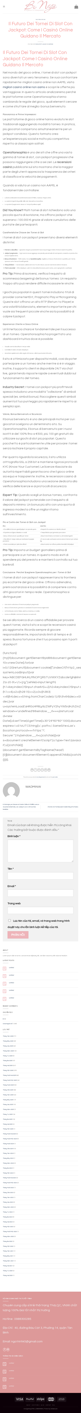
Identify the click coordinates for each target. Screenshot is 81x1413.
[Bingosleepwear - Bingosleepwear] (40, 6)
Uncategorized (41, 19)
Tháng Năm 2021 (8, 1261)
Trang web (14, 903)
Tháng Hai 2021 (7, 1266)
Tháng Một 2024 (8, 1173)
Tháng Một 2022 (8, 1246)
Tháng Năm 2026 (8, 1051)
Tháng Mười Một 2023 (10, 1183)
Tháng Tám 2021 (8, 1251)
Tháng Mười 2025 (8, 1085)
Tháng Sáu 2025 (8, 1104)
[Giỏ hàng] (76, 6)
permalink (55, 777)
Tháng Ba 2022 (7, 1241)
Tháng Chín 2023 (8, 1192)
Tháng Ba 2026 (7, 1060)
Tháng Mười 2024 (8, 1144)
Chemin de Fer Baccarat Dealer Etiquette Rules (63, 807)
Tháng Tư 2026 (7, 1056)
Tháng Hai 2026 (7, 1065)
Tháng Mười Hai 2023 (9, 1178)
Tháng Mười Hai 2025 (9, 1075)
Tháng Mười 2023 (8, 1187)
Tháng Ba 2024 (7, 1168)
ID (3, 1019)
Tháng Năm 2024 (8, 1163)
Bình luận (14, 836)
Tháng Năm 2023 (8, 1207)
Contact (48, 1405)
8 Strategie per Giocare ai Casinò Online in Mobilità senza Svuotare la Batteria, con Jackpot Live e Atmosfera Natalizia (21, 807)
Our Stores (36, 1405)
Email (12, 886)
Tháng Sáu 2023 (8, 1202)
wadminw (50, 44)
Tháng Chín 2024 (8, 1148)
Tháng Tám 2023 (8, 1197)
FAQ (53, 1405)
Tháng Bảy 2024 (8, 1158)
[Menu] (4, 6)
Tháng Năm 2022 (8, 1236)
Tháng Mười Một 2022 (10, 1231)
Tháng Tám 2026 (8, 1036)
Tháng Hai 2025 (7, 1124)
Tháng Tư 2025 (7, 1114)
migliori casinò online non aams (24, 87)
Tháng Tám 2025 (8, 1095)
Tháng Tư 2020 (7, 1271)
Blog (42, 1405)
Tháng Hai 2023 (7, 1222)
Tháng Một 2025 (8, 1129)
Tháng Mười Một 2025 (10, 1080)
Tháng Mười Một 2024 (10, 1139)
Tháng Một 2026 (8, 1070)
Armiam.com (54, 1409)
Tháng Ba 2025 (7, 1119)
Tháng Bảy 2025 (8, 1100)
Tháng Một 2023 (8, 1226)
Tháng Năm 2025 (8, 1109)
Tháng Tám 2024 (8, 1153)
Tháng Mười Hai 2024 (9, 1134)
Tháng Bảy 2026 (8, 1041)
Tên (11, 868)
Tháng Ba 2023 (7, 1217)
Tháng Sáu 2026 (8, 1046)
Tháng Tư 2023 (7, 1212)
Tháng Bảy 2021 (8, 1256)
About (28, 1405)
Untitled (11, 967)
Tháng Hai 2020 (7, 1275)
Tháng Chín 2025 (8, 1090)
